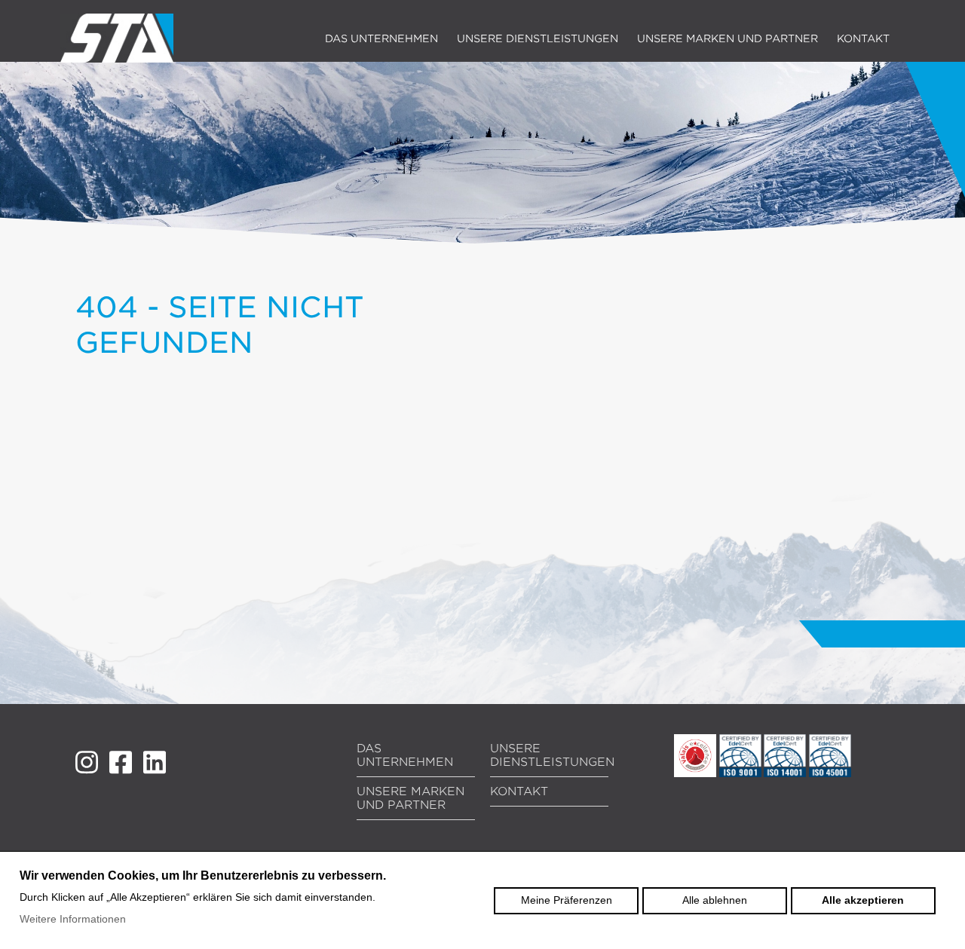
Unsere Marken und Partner (727, 38)
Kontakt (863, 38)
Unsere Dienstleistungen (537, 38)
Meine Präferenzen (566, 900)
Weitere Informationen (73, 919)
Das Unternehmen (381, 38)
